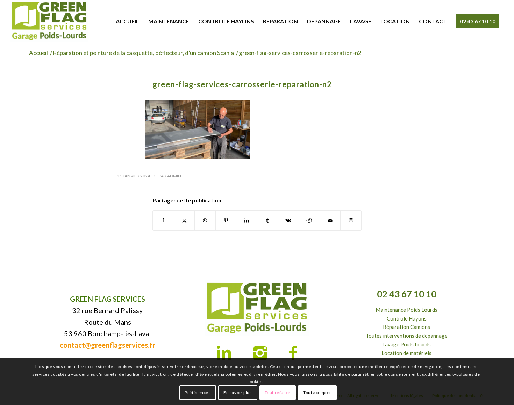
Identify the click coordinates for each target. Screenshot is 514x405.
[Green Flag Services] (49, 21)
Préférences (198, 392)
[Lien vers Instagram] (351, 220)
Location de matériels (406, 353)
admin (174, 175)
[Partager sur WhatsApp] (205, 220)
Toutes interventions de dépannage (407, 335)
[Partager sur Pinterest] (226, 220)
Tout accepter (317, 392)
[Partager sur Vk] (288, 220)
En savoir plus (237, 392)
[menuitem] (127, 21)
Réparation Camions (406, 327)
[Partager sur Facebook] (163, 220)
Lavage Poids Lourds (406, 344)
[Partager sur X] (184, 220)
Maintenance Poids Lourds (406, 310)
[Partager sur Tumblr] (267, 220)
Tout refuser (278, 392)
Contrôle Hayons (407, 318)
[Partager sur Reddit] (309, 220)
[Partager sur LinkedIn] (246, 220)
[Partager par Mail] (330, 220)
